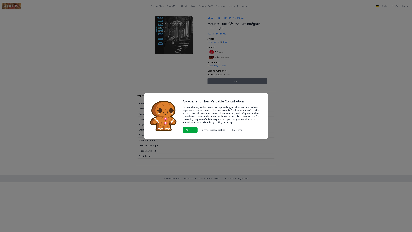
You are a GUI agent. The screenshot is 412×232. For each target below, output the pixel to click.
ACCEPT (190, 130)
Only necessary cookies (213, 129)
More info (237, 129)
